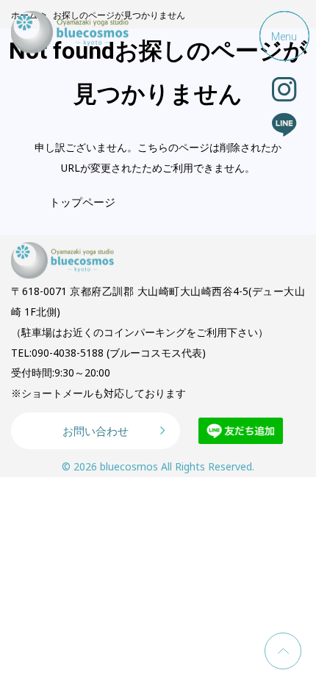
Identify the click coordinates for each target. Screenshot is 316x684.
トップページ (82, 201)
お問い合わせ (95, 430)
